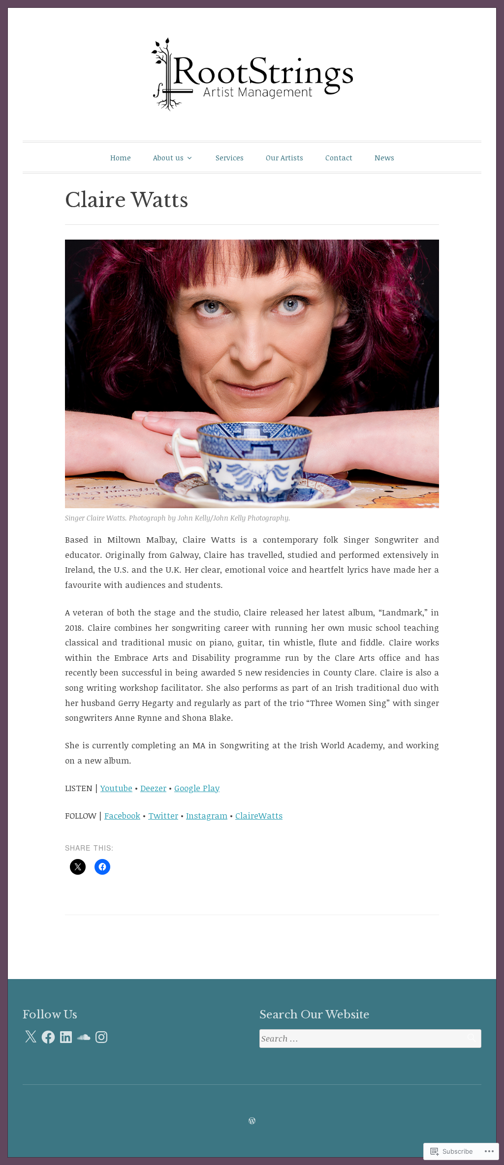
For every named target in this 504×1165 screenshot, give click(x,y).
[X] (30, 1037)
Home (120, 157)
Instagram (206, 815)
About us (168, 157)
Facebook (122, 815)
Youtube (116, 788)
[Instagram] (101, 1037)
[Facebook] (48, 1037)
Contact (338, 157)
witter (166, 815)
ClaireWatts (259, 815)
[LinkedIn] (66, 1037)
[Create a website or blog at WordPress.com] (252, 1121)
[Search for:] (370, 1038)
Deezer (153, 788)
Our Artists (284, 157)
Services (230, 157)
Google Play (197, 788)
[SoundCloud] (84, 1037)
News (384, 157)
